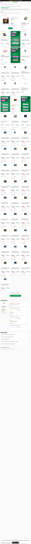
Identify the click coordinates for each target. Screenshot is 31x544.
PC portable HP (12, 6)
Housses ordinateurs (3, 13)
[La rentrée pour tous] (15, 39)
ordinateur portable (23, 9)
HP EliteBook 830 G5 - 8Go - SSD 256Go (14, 316)
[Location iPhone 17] (15, 55)
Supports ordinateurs (9, 13)
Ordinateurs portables (3, 6)
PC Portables (8, 6)
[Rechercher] (29, 4)
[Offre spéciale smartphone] (5, 104)
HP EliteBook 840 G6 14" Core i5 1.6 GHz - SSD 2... (15, 325)
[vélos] (25, 104)
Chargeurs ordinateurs (16, 13)
